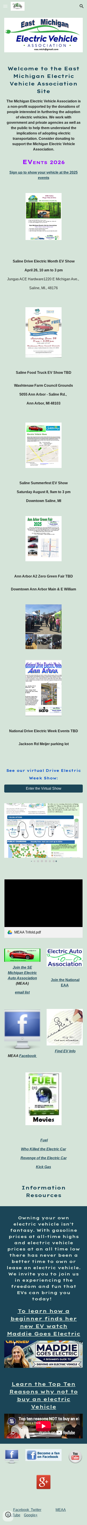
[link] (43, 908)
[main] (43, 122)
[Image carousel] (43, 832)
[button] (5, 6)
